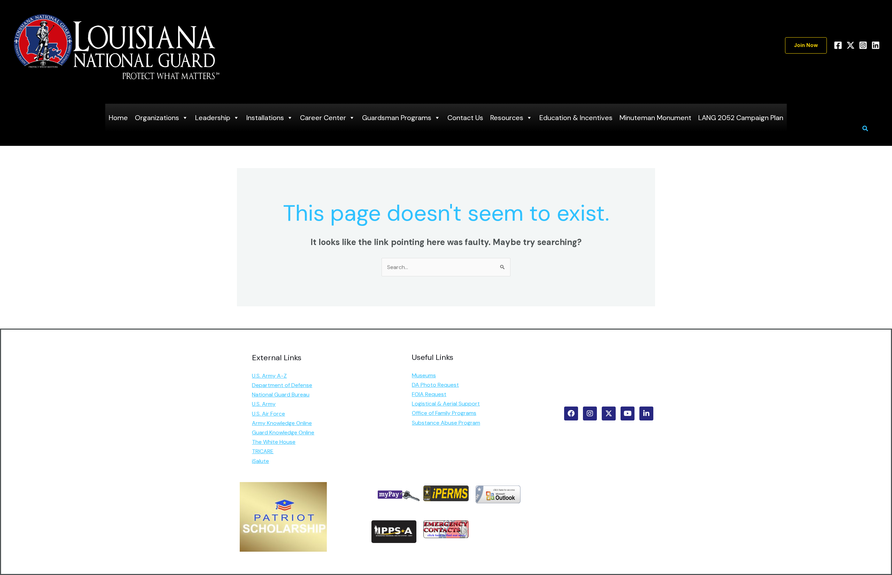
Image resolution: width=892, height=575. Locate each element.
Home (118, 117)
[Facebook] (838, 45)
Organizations (157, 117)
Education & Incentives (576, 117)
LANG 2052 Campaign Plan (740, 117)
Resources (506, 117)
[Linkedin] (875, 45)
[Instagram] (863, 45)
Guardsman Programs (396, 117)
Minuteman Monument (655, 117)
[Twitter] (850, 45)
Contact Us (465, 117)
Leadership (212, 117)
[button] (806, 45)
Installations (265, 117)
